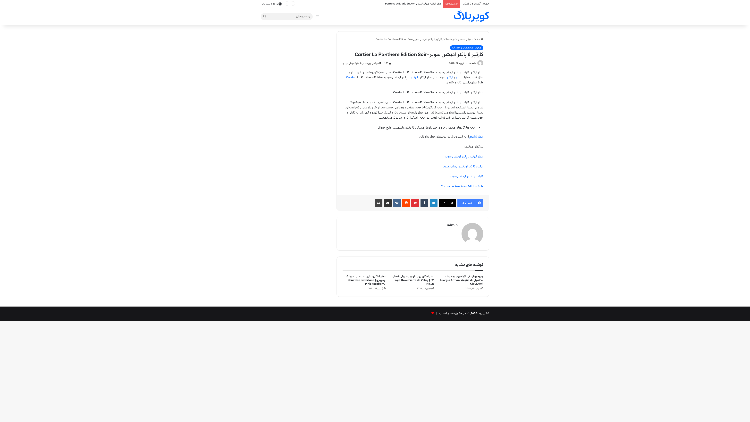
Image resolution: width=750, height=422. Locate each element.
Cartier (351, 77)
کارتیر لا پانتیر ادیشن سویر (466, 176)
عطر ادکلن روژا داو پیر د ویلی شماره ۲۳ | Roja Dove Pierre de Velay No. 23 (413, 280)
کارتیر (414, 77)
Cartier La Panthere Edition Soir (462, 186)
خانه (478, 39)
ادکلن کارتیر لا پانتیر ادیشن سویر (462, 167)
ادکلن (449, 77)
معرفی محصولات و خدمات (458, 39)
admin (473, 63)
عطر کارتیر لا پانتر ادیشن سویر (464, 157)
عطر (458, 77)
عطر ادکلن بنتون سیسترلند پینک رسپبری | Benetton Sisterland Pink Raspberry (366, 280)
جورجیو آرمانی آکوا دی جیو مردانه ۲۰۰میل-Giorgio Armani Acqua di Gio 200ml (461, 280)
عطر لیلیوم (476, 137)
